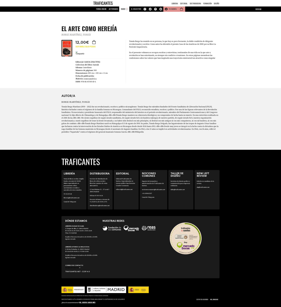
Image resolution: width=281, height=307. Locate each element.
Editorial (183, 3)
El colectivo (136, 9)
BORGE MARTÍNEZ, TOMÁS (76, 34)
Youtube (160, 9)
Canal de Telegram (70, 202)
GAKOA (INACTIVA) (92, 62)
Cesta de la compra (181, 9)
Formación (207, 3)
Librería (69, 173)
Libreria (175, 3)
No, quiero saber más (87, 302)
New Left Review (203, 174)
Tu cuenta (173, 9)
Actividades (113, 9)
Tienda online (101, 9)
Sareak (96, 65)
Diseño (216, 3)
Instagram (155, 9)
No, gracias (214, 299)
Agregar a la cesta (94, 42)
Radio (123, 9)
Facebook (145, 9)
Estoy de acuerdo (202, 299)
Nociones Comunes (149, 174)
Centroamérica (89, 79)
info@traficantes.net (72, 267)
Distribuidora (195, 3)
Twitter (150, 9)
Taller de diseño (177, 174)
